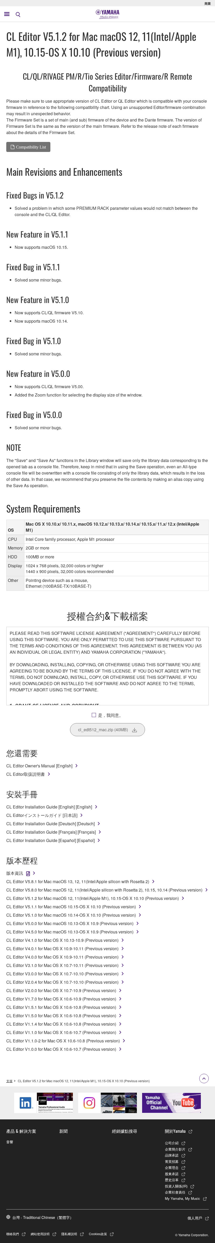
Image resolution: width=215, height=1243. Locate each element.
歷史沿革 (172, 1179)
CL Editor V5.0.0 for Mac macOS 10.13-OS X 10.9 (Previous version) (69, 923)
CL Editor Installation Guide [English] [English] (49, 807)
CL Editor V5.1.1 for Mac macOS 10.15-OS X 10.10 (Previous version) (71, 907)
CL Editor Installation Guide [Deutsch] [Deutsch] (50, 824)
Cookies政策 (98, 1233)
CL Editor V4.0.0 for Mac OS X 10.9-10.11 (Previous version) (62, 957)
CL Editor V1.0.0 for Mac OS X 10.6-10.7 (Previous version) (61, 1049)
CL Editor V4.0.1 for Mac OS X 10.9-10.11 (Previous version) (62, 948)
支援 (9, 1081)
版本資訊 (14, 873)
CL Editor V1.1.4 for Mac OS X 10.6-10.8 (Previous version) (61, 1024)
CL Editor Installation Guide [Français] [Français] (51, 832)
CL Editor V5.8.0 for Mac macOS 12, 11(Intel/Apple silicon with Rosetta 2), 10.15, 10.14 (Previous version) (104, 890)
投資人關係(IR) (176, 1186)
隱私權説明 (69, 1233)
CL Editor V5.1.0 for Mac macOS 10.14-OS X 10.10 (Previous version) (71, 915)
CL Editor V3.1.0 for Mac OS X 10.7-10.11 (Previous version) (62, 965)
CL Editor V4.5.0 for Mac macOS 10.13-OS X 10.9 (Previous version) (69, 932)
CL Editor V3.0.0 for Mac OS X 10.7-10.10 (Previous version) (62, 974)
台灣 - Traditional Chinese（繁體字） (42, 1217)
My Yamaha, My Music (182, 1198)
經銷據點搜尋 (124, 1131)
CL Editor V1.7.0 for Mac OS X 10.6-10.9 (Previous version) (61, 999)
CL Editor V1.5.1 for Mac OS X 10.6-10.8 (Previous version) (61, 1007)
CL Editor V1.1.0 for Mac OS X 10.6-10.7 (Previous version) (61, 1032)
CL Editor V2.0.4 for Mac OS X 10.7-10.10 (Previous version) (62, 982)
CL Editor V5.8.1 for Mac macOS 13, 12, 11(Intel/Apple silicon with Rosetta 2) (77, 881)
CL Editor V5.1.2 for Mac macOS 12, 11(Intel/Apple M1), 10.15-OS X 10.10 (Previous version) (92, 898)
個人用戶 (194, 1217)
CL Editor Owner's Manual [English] (39, 766)
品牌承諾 (172, 1155)
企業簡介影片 (175, 1149)
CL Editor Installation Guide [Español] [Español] (50, 840)
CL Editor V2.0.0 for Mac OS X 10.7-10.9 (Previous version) (61, 990)
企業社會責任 (175, 1192)
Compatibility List (31, 147)
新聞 (63, 1131)
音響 (9, 1141)
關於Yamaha (175, 1131)
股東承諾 (172, 1173)
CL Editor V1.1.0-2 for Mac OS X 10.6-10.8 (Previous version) (63, 1041)
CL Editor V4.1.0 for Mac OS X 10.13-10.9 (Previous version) (62, 940)
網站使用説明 (40, 1233)
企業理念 (172, 1167)
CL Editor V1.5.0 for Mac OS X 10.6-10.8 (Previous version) (61, 1016)
